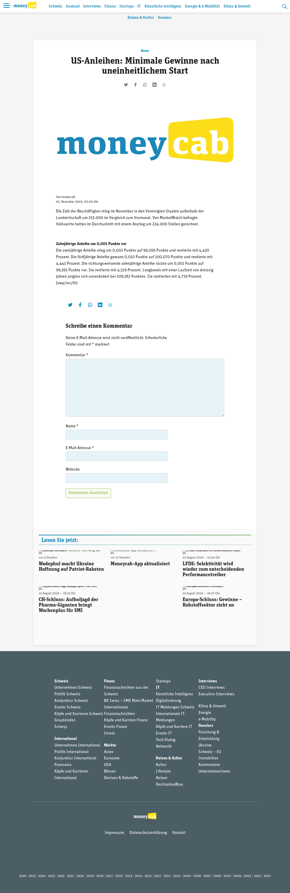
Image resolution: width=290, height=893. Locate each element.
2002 (257, 876)
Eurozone (112, 758)
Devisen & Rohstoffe (121, 778)
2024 (41, 876)
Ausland (73, 6)
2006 (217, 876)
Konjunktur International (75, 758)
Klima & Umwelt (237, 6)
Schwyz (60, 727)
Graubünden (64, 720)
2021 (70, 876)
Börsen (110, 772)
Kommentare (209, 765)
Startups (126, 6)
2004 (237, 876)
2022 (61, 876)
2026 (22, 876)
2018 (99, 876)
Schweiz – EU (209, 752)
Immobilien (208, 758)
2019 (90, 876)
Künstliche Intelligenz (163, 6)
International (65, 739)
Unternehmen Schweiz (73, 688)
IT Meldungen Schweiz (175, 707)
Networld (164, 747)
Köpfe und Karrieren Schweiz (78, 714)
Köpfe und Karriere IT (174, 727)
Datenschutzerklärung (148, 833)
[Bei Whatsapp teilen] (145, 84)
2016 (119, 876)
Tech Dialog (165, 740)
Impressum (114, 833)
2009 (187, 876)
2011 (167, 876)
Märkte (110, 746)
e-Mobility (207, 719)
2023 (51, 876)
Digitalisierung (168, 701)
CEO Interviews (211, 688)
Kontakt (179, 833)
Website (73, 470)
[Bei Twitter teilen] (126, 84)
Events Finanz (115, 727)
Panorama (62, 765)
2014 (138, 876)
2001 (267, 876)
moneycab (68, 197)
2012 (157, 876)
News (145, 51)
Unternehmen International (77, 746)
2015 (128, 876)
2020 (80, 876)
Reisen (161, 778)
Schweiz (55, 6)
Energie (204, 713)
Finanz (110, 6)
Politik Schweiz (67, 694)
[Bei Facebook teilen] (135, 84)
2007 (207, 876)
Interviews (92, 6)
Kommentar (77, 355)
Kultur (161, 765)
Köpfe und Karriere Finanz (126, 720)
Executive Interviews (216, 694)
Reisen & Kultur (141, 18)
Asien (108, 752)
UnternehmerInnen (214, 772)
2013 (148, 876)
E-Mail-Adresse (80, 448)
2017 (109, 876)
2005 (227, 876)
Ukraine (205, 746)
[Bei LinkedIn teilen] (154, 84)
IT (139, 6)
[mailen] (164, 84)
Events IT (164, 734)
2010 (176, 876)
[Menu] (7, 6)
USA (107, 765)
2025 (32, 876)
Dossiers (165, 18)
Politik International (71, 752)
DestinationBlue (169, 785)
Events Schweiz (67, 707)
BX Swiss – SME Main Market (128, 701)
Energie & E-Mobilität (202, 6)
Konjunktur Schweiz (71, 701)
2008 (197, 876)
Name (72, 426)
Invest (109, 734)
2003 (247, 876)
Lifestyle (163, 772)
